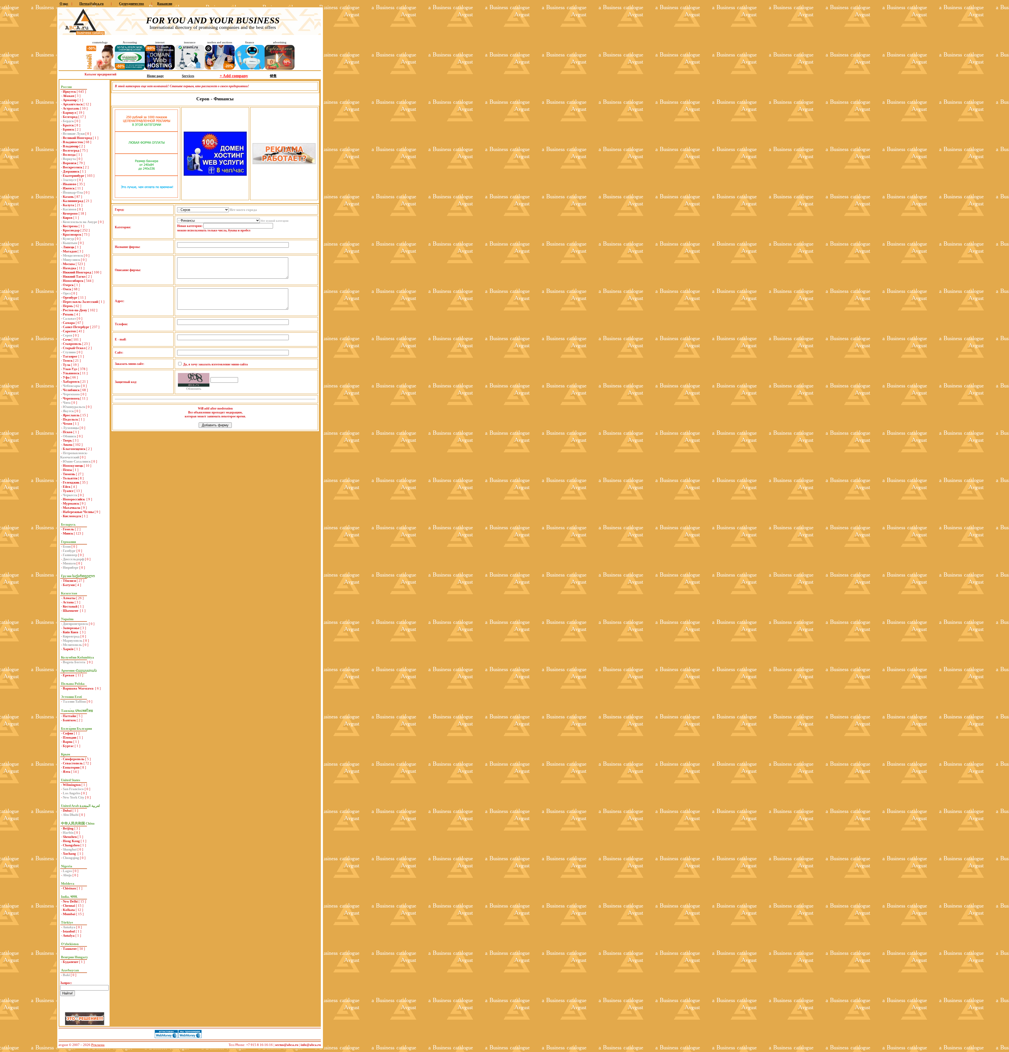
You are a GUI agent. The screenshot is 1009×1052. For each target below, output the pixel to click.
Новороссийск (74, 499)
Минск (68, 533)
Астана (68, 602)
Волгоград (71, 150)
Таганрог (70, 356)
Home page (155, 76)
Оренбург (70, 297)
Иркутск (69, 92)
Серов (67, 335)
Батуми (69, 585)
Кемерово (70, 213)
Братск (68, 125)
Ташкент (70, 949)
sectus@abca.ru (286, 1045)
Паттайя (69, 716)
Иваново (69, 184)
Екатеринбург (73, 176)
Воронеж (69, 163)
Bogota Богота (74, 662)
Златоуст (69, 180)
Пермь (68, 306)
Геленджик (71, 482)
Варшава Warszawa (78, 688)
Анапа (68, 445)
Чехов (67, 424)
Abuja (67, 875)
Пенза (67, 470)
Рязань (68, 314)
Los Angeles (71, 793)
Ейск (66, 487)
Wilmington (72, 785)
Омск (67, 289)
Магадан (70, 251)
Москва (69, 264)
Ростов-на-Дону (75, 310)
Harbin (68, 833)
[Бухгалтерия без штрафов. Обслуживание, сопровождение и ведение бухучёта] (130, 69)
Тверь (67, 440)
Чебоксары (71, 386)
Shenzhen (70, 837)
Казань (68, 197)
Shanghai (70, 849)
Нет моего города (243, 210)
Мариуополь (73, 640)
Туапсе (68, 491)
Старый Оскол (74, 348)
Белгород (70, 117)
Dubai (67, 810)
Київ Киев (71, 632)
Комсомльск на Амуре (80, 222)
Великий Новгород (77, 138)
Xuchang (70, 854)
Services (188, 76)
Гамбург (69, 551)
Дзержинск (71, 171)
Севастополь (73, 763)
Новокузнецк (73, 466)
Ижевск (69, 188)
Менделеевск (73, 255)
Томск (68, 360)
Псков (68, 432)
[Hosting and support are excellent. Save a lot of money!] (160, 68)
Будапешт (70, 962)
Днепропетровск (75, 624)
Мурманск (71, 503)
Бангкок (69, 720)
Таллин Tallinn (74, 701)
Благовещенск (74, 449)
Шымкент (71, 611)
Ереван (69, 675)
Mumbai (69, 914)
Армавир (70, 100)
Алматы (69, 598)
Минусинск (71, 260)
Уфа (66, 377)
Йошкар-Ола (73, 192)
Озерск (68, 285)
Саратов (69, 331)
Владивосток (73, 142)
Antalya (69, 935)
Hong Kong (71, 841)
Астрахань (71, 108)
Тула (66, 365)
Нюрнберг (71, 567)
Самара (69, 323)
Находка (69, 268)
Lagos (67, 871)
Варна (68, 742)
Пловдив (69, 737)
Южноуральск (74, 407)
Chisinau (69, 888)
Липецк (68, 247)
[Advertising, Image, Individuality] (284, 163)
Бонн (67, 546)
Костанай (70, 606)
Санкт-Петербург (76, 327)
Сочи (67, 339)
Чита (67, 403)
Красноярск (72, 234)
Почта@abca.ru (91, 4)
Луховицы (71, 428)
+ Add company (234, 76)
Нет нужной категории (275, 220)
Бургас (68, 746)
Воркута (69, 159)
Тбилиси (69, 581)
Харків (68, 649)
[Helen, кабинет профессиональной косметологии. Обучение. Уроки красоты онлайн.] (100, 69)
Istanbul (69, 931)
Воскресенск (72, 167)
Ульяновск (71, 373)
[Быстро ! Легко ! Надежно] (215, 175)
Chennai (69, 906)
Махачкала (71, 508)
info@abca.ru (311, 1045)
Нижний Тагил (74, 276)
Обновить (193, 389)
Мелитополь (72, 645)
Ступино (69, 352)
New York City (73, 797)
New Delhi (70, 901)
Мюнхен (69, 563)
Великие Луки (74, 134)
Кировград (71, 636)
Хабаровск (71, 382)
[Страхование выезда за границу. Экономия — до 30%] (190, 69)
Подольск (70, 419)
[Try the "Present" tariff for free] (146, 197)
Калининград (73, 201)
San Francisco (73, 789)
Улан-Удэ (70, 369)
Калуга (68, 205)
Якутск (68, 411)
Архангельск (73, 104)
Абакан (68, 96)
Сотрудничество (131, 4)
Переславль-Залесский (80, 302)
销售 (273, 76)
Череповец (71, 398)
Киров (68, 218)
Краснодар (71, 230)
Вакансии (164, 4)
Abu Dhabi (71, 815)
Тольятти (70, 478)
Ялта (66, 772)
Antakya (69, 927)
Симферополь (73, 759)
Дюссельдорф (73, 559)
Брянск (68, 129)
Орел (67, 293)
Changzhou (71, 845)
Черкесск (70, 495)
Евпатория (71, 767)
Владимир (71, 146)
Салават (69, 318)
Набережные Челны (78, 512)
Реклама (98, 1045)
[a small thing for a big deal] (280, 69)
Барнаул (69, 113)
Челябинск (71, 390)
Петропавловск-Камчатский (74, 455)
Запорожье (71, 628)
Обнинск (69, 436)
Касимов (69, 209)
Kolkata (69, 910)
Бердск (68, 121)
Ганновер (70, 555)
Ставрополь (72, 344)
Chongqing (71, 858)
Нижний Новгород (77, 272)
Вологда (69, 155)
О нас (64, 4)
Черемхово (71, 394)
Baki (66, 975)
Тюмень (69, 474)
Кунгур (68, 239)
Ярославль (71, 415)
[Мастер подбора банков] (250, 68)
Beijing (68, 828)
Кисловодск (72, 516)
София (68, 733)
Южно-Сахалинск (77, 461)
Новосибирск (73, 281)
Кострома (70, 226)
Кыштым (70, 243)
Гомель (68, 529)
